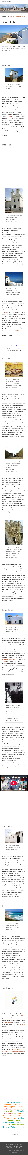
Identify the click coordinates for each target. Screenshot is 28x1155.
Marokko (7, 1114)
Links (7, 1144)
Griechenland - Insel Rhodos (14, 1116)
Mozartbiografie (18, 1109)
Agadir (10, 331)
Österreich (8, 1111)
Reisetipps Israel (10, 1118)
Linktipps (13, 1144)
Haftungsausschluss (14, 1147)
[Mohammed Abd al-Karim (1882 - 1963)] (14, 692)
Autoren (22, 1024)
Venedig (20, 1111)
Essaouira (5, 331)
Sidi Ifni (17, 331)
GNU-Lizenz (7, 1022)
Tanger (11, 116)
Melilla (13, 333)
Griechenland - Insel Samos (14, 1122)
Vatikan (21, 1118)
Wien (15, 1111)
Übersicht (18, 16)
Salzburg (7, 1109)
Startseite (11, 16)
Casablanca (10, 329)
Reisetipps (20, 1107)
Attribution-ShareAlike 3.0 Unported (12, 1051)
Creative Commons (16, 1049)
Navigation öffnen (7, 2)
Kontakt (19, 1144)
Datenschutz (18, 1146)
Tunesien (20, 1113)
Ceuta (7, 333)
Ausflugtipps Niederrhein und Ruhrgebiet (14, 1105)
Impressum (9, 1146)
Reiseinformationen (14, 1120)
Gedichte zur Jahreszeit (14, 1102)
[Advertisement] (14, 808)
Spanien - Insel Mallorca (14, 1125)
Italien (13, 1114)
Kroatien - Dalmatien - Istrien (14, 1127)
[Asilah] (14, 75)
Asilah (21, 1016)
